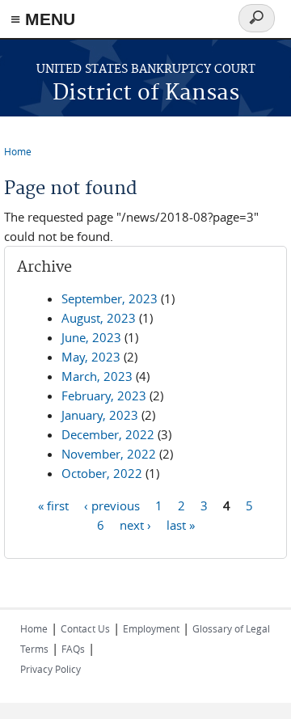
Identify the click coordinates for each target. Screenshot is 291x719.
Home (18, 151)
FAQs (73, 648)
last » (181, 524)
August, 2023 (98, 318)
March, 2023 (97, 376)
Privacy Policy (50, 668)
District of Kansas (146, 93)
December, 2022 (107, 434)
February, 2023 (103, 395)
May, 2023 (90, 357)
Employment (151, 628)
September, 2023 (109, 298)
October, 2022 (101, 473)
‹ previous (112, 505)
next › (135, 524)
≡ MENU (43, 19)
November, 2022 (108, 454)
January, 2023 (99, 415)
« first (53, 505)
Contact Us (85, 628)
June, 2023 (91, 337)
